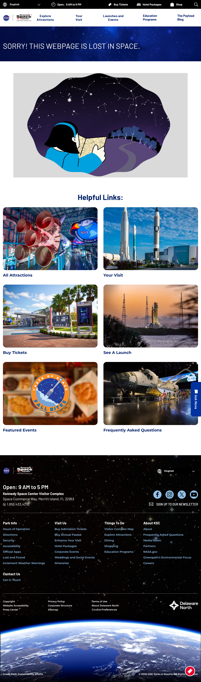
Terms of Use (99, 601)
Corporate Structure (60, 605)
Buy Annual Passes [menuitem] (68, 534)
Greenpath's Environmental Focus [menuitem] (167, 557)
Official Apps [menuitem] (12, 552)
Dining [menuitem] (109, 540)
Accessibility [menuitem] (11, 546)
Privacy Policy (56, 601)
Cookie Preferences (104, 609)
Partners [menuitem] (149, 546)
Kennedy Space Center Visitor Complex (33, 493)
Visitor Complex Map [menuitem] (119, 529)
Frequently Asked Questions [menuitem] (163, 534)
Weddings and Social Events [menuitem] (75, 557)
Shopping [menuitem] (111, 546)
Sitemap (53, 609)
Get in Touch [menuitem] (12, 580)
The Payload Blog (185, 17)
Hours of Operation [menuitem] (16, 529)
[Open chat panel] (196, 399)
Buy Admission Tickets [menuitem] (71, 529)
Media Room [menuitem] (152, 540)
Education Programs (150, 17)
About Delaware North (105, 605)
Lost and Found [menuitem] (14, 557)
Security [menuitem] (9, 540)
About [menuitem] (147, 529)
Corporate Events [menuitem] (67, 552)
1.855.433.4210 (18, 504)
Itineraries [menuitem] (62, 563)
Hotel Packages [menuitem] (66, 546)
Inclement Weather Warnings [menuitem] (24, 563)
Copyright (9, 601)
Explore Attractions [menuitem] (118, 534)
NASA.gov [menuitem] (150, 552)
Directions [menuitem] (10, 534)
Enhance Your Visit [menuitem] (68, 540)
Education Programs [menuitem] (118, 552)
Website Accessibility (15, 605)
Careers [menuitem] (148, 563)
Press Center (10, 609)
